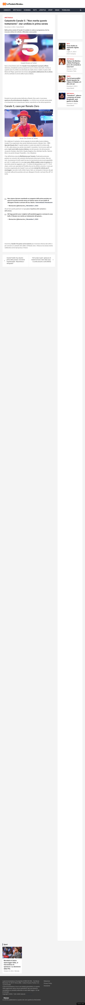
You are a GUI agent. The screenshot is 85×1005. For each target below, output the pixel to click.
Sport (50, 10)
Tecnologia (66, 10)
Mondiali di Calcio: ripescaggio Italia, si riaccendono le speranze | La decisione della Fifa (12, 965)
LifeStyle (42, 10)
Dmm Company (71, 54)
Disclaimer (47, 986)
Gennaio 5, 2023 (71, 69)
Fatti (35, 10)
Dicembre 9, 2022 (72, 86)
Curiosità (7, 10)
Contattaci (29, 994)
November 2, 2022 (32, 206)
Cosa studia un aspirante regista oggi (73, 47)
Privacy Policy (48, 983)
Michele (17, 971)
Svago (57, 10)
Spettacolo (17, 10)
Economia (27, 10)
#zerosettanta (39, 202)
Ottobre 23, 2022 (8, 971)
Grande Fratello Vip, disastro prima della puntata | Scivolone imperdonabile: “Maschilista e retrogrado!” (16, 260)
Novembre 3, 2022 (10, 27)
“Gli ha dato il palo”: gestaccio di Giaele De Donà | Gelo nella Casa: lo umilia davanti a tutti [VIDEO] (41, 259)
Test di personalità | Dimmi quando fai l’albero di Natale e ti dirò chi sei (74, 81)
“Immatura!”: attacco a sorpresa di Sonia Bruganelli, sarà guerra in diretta (74, 98)
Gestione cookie (80, 1003)
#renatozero (49, 202)
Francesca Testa (71, 71)
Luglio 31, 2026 (71, 52)
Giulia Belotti (20, 27)
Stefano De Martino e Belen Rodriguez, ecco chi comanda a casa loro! (74, 64)
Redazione (47, 981)
